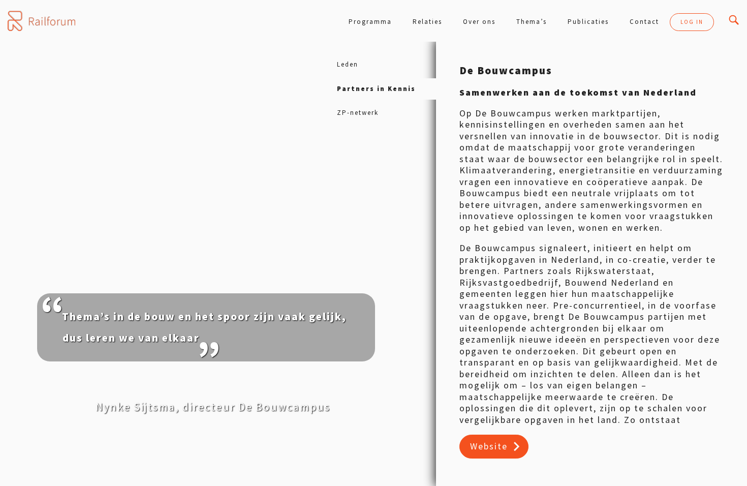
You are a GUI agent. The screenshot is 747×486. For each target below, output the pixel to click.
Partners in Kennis (376, 88)
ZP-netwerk (358, 112)
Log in (691, 21)
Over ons (479, 21)
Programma (370, 21)
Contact (644, 21)
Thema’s (531, 21)
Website (489, 446)
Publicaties (588, 21)
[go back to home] (41, 21)
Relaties (427, 21)
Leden (347, 64)
